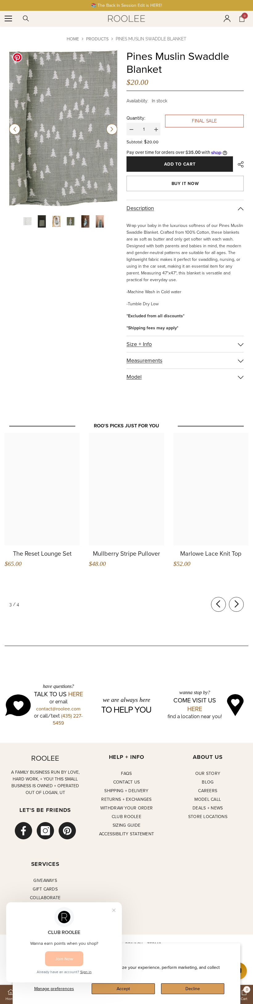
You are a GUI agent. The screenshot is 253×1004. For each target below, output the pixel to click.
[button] (14, 129)
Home (73, 39)
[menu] (8, 18)
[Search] (26, 18)
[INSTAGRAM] (45, 830)
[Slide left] (218, 604)
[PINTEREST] (67, 830)
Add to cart (180, 164)
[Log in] (227, 18)
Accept (123, 988)
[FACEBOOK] (23, 830)
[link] (244, 994)
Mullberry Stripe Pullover (126, 553)
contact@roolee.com (58, 708)
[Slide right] (236, 604)
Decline (192, 988)
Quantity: (135, 118)
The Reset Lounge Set (42, 553)
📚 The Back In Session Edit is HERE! (126, 5)
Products (97, 39)
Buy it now (185, 183)
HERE (75, 694)
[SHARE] (238, 164)
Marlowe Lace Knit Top (210, 553)
